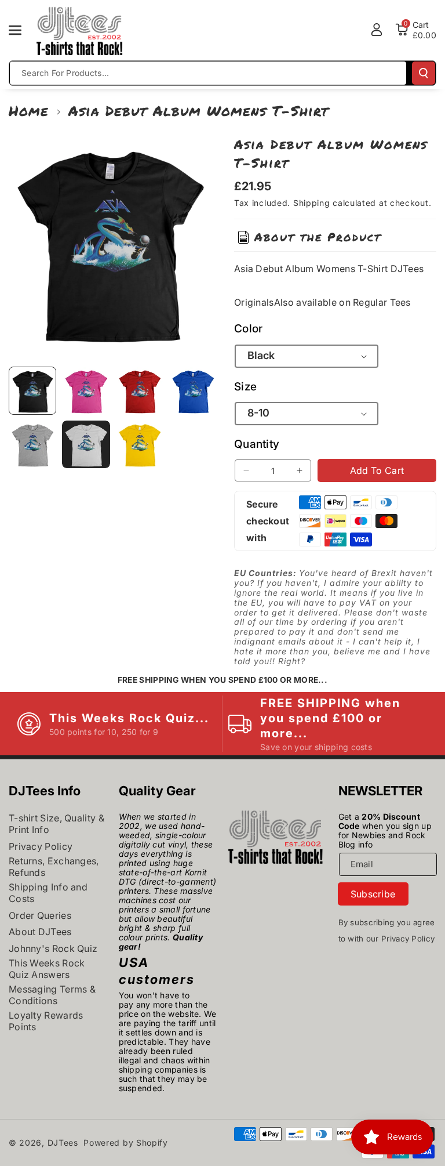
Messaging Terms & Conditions (52, 994)
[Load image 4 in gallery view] (193, 390)
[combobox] (208, 73)
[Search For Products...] (423, 73)
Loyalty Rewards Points (46, 1021)
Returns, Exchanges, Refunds (54, 866)
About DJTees (40, 931)
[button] (21, 30)
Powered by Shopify (125, 1142)
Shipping (311, 203)
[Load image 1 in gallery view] (32, 390)
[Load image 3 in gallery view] (139, 390)
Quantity (256, 444)
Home (29, 110)
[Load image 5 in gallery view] (32, 444)
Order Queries (40, 915)
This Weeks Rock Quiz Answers (47, 968)
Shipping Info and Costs (48, 892)
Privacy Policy (40, 846)
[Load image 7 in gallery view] (139, 444)
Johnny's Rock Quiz (53, 948)
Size (245, 386)
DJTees (63, 1142)
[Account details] (376, 29)
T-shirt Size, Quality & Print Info (56, 823)
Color (248, 328)
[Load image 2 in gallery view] (86, 390)
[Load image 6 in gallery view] (86, 444)
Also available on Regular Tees (342, 302)
